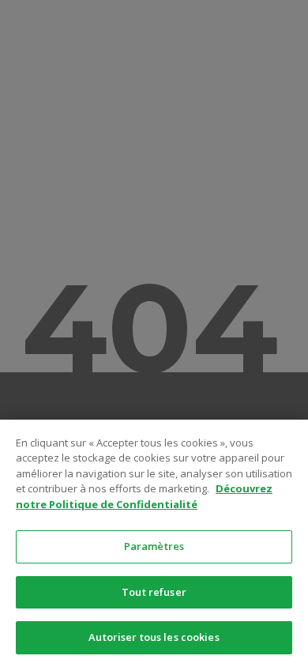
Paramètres (154, 546)
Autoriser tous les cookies (153, 637)
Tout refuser (154, 592)
